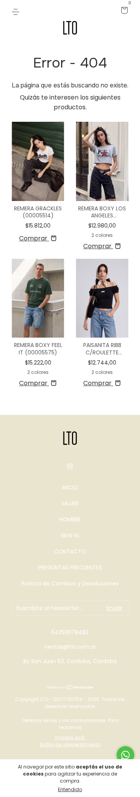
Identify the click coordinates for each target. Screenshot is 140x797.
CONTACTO (70, 551)
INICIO (70, 487)
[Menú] (17, 11)
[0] (123, 11)
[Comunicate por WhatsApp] (125, 755)
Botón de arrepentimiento (70, 744)
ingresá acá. (70, 737)
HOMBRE (70, 519)
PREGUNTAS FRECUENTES (70, 567)
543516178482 (70, 632)
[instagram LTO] (70, 466)
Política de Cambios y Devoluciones (70, 583)
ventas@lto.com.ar (70, 647)
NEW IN (70, 535)
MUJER (70, 503)
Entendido (70, 789)
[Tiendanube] (70, 687)
